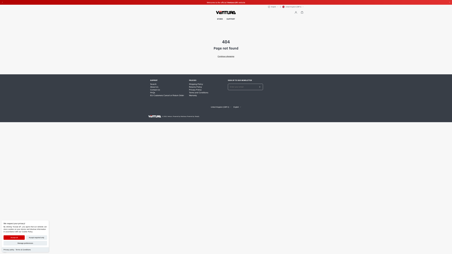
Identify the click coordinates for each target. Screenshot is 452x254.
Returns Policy (195, 87)
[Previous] (2, 2)
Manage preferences (25, 243)
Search (153, 84)
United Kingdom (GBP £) (293, 7)
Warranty (193, 95)
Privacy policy (9, 250)
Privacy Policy (195, 90)
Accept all (14, 237)
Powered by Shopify (193, 116)
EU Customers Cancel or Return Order (167, 95)
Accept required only (36, 237)
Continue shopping (226, 56)
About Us (154, 87)
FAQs (152, 93)
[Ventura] (226, 12)
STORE (220, 19)
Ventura (169, 116)
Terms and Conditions (198, 93)
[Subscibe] (259, 86)
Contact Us (155, 90)
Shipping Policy (196, 84)
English (273, 7)
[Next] (449, 2)
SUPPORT (231, 19)
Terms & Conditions (23, 250)
